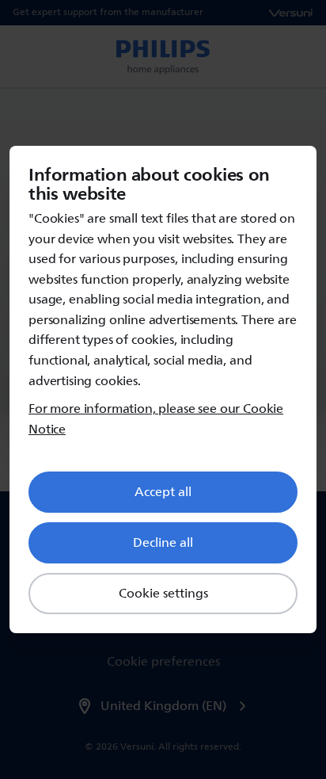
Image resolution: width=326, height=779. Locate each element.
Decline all (163, 543)
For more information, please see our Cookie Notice (155, 419)
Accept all (163, 492)
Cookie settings (163, 593)
